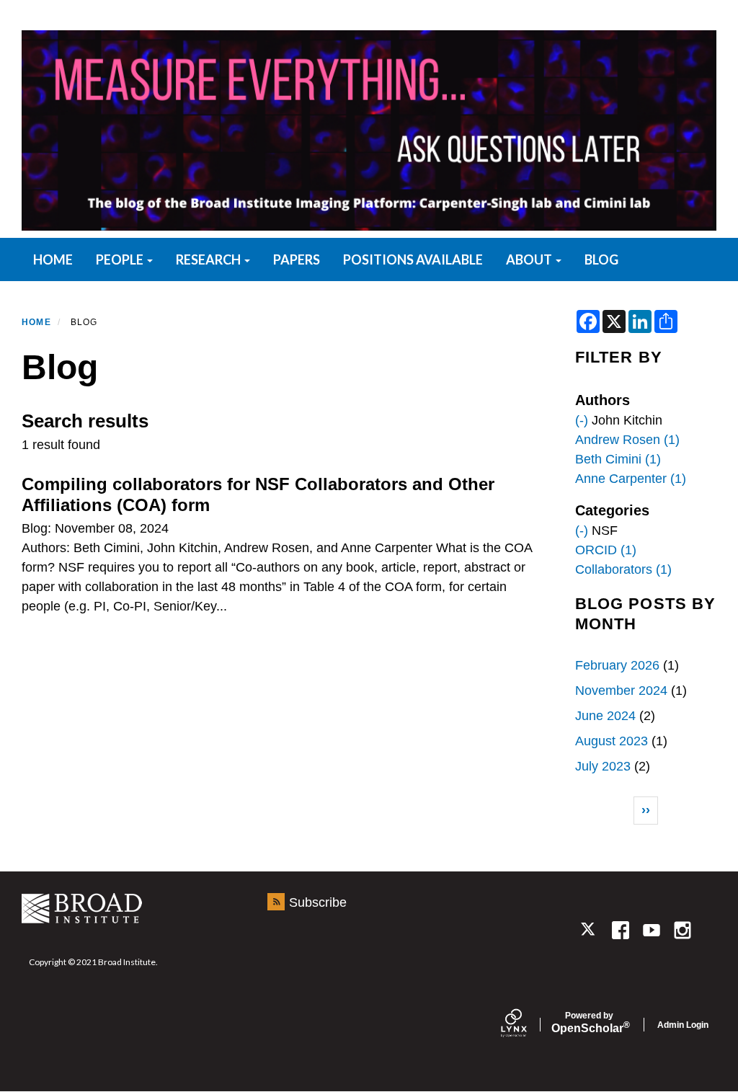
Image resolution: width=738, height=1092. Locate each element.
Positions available (413, 259)
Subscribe (318, 902)
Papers (296, 259)
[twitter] (589, 930)
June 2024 (605, 716)
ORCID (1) (605, 550)
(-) (581, 420)
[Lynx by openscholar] (526, 1024)
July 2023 (603, 766)
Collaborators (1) (623, 569)
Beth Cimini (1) (618, 459)
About (530, 259)
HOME (53, 259)
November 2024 (621, 690)
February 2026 (617, 665)
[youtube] (651, 930)
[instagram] (682, 930)
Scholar (589, 1022)
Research (209, 259)
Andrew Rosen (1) (627, 439)
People (121, 259)
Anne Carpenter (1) (630, 478)
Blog (601, 259)
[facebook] (620, 930)
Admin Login (682, 1025)
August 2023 (611, 741)
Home (36, 322)
